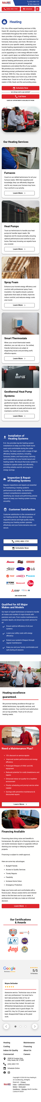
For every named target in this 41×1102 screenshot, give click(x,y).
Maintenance (29, 1042)
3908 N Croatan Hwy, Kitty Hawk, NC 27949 (16, 1059)
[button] (15, 1026)
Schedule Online (14, 1068)
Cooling (6, 1046)
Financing (28, 1046)
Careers (27, 1054)
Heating (6, 1042)
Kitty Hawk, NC (34, 4)
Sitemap (24, 1089)
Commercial (8, 1054)
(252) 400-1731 (34, 1)
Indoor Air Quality (10, 1050)
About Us (27, 1050)
